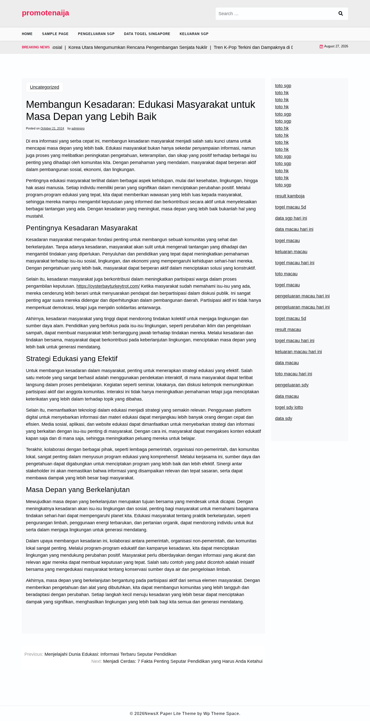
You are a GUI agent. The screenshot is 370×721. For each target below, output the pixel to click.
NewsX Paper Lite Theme (170, 713)
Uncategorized (44, 87)
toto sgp (283, 184)
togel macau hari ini (294, 262)
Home (27, 34)
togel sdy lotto (289, 407)
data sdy (283, 418)
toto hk (282, 177)
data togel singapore (147, 34)
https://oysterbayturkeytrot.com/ (108, 286)
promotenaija (45, 13)
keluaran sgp (194, 34)
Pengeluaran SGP (96, 34)
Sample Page (55, 34)
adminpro (78, 128)
